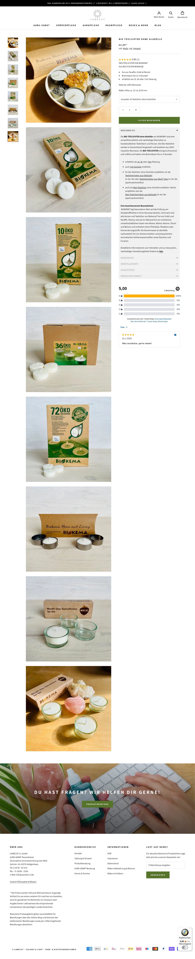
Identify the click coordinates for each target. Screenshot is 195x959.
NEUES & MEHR (138, 25)
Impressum (112, 858)
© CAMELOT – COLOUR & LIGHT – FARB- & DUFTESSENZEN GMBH (44, 949)
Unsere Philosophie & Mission (23, 881)
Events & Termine (82, 873)
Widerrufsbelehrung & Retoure (121, 868)
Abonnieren (158, 875)
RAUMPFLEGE (114, 25)
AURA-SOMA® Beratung (84, 868)
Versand (137, 48)
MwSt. (125, 48)
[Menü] (190, 929)
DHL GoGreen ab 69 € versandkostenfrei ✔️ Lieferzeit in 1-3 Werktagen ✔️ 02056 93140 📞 (98, 3)
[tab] (149, 130)
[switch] (185, 947)
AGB (109, 853)
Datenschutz (113, 863)
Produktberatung (97, 804)
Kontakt (78, 853)
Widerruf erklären (115, 873)
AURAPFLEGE (91, 25)
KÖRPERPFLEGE (66, 25)
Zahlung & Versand (83, 858)
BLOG (158, 25)
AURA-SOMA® (42, 25)
